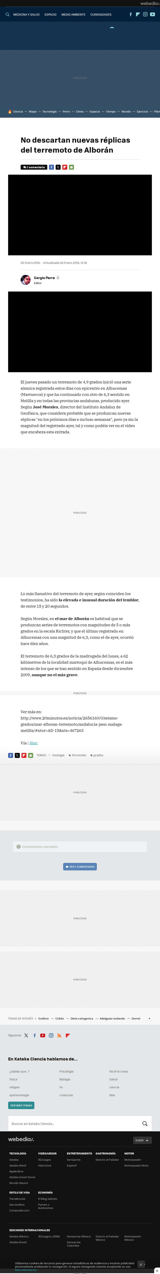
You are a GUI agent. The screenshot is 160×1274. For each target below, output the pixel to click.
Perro (66, 111)
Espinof (71, 1165)
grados (98, 755)
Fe (61, 1087)
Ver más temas (21, 1105)
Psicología (66, 1071)
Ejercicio (142, 111)
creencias (66, 1095)
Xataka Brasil (17, 1242)
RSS (59, 1034)
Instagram (145, 14)
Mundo (126, 111)
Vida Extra (44, 1165)
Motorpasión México (132, 1238)
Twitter (58, 167)
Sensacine (74, 1160)
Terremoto (79, 755)
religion (14, 1087)
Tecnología (49, 111)
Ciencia (18, 111)
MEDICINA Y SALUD (26, 14)
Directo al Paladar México (107, 1238)
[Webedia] (150, 3)
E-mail (71, 167)
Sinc (34, 742)
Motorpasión (132, 1160)
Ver (82, 867)
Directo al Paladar (107, 1160)
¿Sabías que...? (19, 1071)
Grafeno (43, 1018)
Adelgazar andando (113, 1018)
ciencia (114, 1087)
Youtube (152, 14)
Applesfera (16, 1171)
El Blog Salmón (47, 1199)
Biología (64, 1079)
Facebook (130, 14)
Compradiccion (19, 1210)
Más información (26, 1270)
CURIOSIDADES (100, 14)
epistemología (19, 1095)
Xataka (14, 1160)
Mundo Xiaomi (18, 1183)
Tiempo (111, 111)
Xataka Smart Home (22, 1177)
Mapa (32, 111)
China (80, 111)
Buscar (145, 1123)
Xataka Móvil (17, 1165)
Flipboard (137, 14)
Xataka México (19, 1236)
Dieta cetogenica (82, 1018)
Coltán (60, 1018)
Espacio (95, 111)
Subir (139, 1140)
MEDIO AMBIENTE (73, 14)
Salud (113, 1079)
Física (13, 1079)
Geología (58, 755)
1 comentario (36, 167)
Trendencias (17, 1199)
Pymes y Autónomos (45, 1206)
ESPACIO (50, 14)
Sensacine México (79, 1236)
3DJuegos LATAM (49, 1236)
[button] (46, 277)
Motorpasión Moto (136, 1165)
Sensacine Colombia (74, 1243)
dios (112, 1095)
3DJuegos (44, 1160)
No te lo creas (118, 1071)
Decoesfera (17, 1204)
